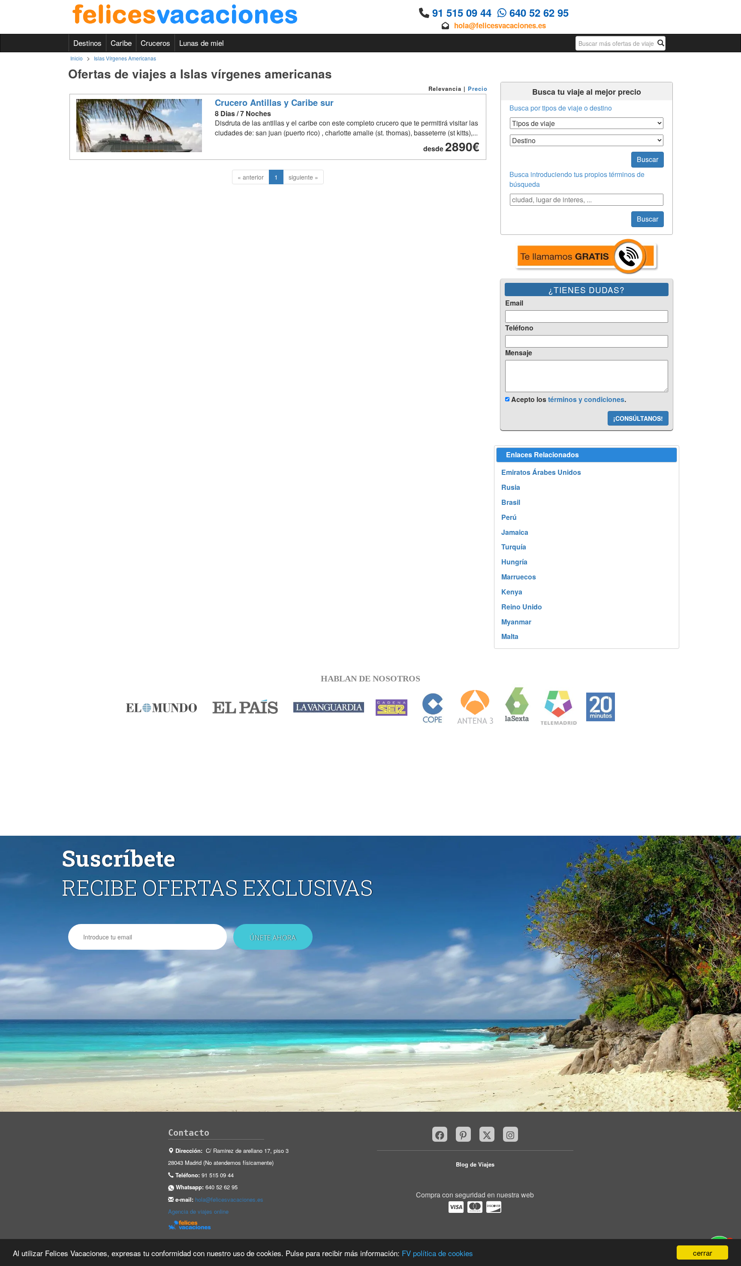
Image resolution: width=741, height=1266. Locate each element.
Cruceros (155, 42)
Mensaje (518, 352)
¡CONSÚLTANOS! (638, 418)
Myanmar (516, 622)
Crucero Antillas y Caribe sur (274, 102)
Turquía (513, 547)
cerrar (702, 1252)
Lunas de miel (201, 42)
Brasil (510, 502)
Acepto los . (567, 399)
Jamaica (514, 532)
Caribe (121, 42)
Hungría (514, 562)
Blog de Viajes (475, 1164)
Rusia (510, 487)
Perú (509, 517)
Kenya (511, 592)
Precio (478, 88)
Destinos (87, 42)
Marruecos (518, 577)
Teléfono (519, 328)
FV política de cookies (437, 1253)
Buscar (647, 159)
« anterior (251, 177)
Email (514, 303)
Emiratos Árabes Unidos (541, 472)
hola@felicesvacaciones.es (500, 25)
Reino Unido (521, 607)
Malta (509, 636)
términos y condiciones (586, 399)
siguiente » (303, 177)
